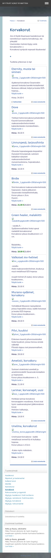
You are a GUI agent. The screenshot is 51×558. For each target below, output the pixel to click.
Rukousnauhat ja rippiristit (15, 492)
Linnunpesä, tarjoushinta (28, 142)
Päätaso (12, 20)
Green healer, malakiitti (26, 215)
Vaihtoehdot (17, 102)
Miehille (8, 484)
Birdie (15, 178)
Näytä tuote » (17, 93)
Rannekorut (9, 487)
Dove (15, 107)
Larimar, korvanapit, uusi (27, 390)
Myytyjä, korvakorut (13, 501)
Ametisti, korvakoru (24, 360)
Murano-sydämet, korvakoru (23, 294)
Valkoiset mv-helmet (25, 257)
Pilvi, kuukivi (20, 330)
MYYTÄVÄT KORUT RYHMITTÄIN (15, 3)
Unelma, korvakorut (24, 426)
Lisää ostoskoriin (39, 102)
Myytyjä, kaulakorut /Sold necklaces (19, 495)
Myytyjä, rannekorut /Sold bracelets (19, 498)
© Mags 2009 (25, 555)
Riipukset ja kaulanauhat (15, 478)
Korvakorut (9, 489)
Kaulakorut (9, 475)
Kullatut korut (10, 481)
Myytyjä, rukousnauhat (14, 503)
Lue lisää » (9, 536)
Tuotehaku (43, 21)
